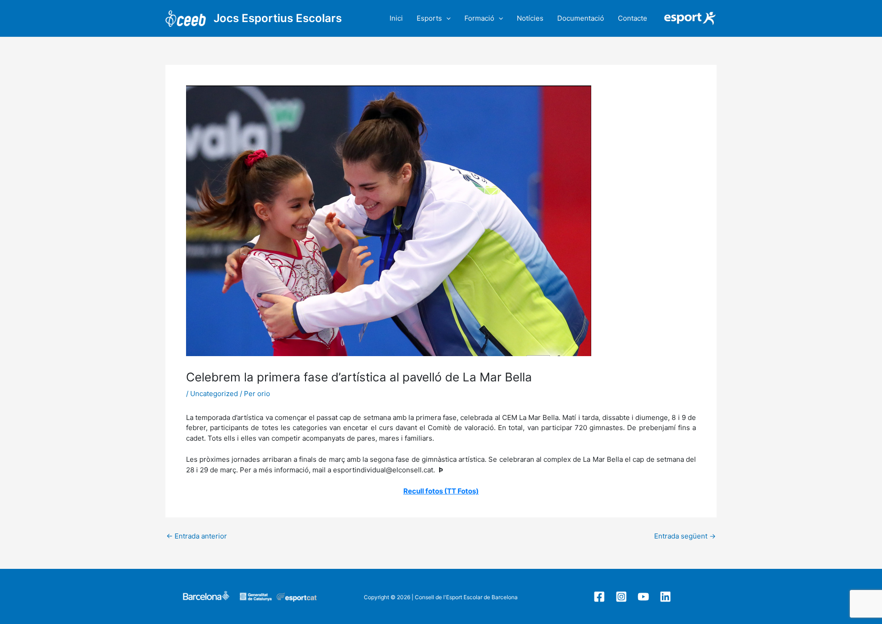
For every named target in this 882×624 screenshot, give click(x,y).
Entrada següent (685, 536)
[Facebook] (599, 596)
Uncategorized (214, 393)
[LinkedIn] (665, 596)
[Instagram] (621, 596)
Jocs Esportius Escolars (278, 18)
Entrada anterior (196, 536)
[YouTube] (643, 596)
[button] (446, 18)
